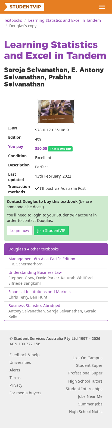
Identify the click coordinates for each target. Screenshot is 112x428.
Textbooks (13, 20)
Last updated (16, 177)
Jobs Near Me (90, 396)
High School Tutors (85, 381)
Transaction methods (19, 189)
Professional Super (85, 373)
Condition (17, 155)
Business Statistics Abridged (34, 305)
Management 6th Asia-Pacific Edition (41, 258)
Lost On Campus (87, 357)
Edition (14, 137)
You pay (15, 146)
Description (19, 165)
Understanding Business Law (35, 272)
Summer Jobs (90, 404)
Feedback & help (25, 354)
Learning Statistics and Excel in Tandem (64, 20)
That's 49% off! (60, 149)
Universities (20, 362)
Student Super (89, 365)
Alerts (15, 370)
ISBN (12, 128)
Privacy (16, 385)
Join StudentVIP (51, 230)
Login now (19, 230)
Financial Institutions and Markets (39, 291)
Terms (15, 377)
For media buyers (25, 392)
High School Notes (85, 411)
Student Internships (84, 388)
